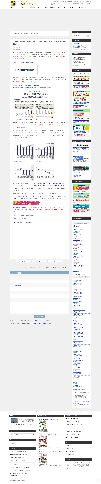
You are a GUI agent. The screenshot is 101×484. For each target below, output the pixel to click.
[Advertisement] (50, 19)
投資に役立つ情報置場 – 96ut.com (18, 451)
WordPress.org (70, 454)
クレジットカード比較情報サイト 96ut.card (20, 470)
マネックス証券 (77, 76)
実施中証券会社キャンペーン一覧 (74, 424)
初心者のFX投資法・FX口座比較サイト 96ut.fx (21, 460)
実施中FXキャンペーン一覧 (73, 421)
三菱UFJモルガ (76, 240)
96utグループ (13, 7)
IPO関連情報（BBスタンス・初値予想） (76, 428)
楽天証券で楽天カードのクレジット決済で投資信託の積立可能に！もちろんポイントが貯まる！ (81, 104)
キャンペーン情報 (79, 7)
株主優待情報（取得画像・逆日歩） (75, 431)
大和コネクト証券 (77, 307)
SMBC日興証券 (76, 244)
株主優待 (52, 7)
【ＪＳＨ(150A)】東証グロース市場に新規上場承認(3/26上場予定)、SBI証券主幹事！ (54, 267)
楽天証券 (79, 91)
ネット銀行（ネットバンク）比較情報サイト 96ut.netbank (20, 474)
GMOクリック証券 (81, 204)
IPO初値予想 (32, 7)
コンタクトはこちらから (72, 437)
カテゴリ (23, 7)
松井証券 (81, 193)
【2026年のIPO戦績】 (77, 43)
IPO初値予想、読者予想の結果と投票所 (23, 222)
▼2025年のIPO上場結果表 (78, 46)
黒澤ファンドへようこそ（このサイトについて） (77, 434)
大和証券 (75, 320)
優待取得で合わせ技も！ (78, 213)
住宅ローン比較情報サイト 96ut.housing (20, 467)
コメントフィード (71, 451)
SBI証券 (78, 125)
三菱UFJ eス (75, 235)
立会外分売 (59, 7)
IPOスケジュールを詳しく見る (79, 49)
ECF (65, 7)
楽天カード (83, 91)
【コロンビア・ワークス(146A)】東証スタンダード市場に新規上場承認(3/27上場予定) (25, 267)
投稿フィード (70, 448)
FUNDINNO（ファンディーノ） (80, 148)
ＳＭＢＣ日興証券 (32, 85)
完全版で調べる (76, 65)
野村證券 (75, 248)
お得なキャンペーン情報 (72, 418)
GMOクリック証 (76, 333)
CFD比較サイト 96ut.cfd (16, 464)
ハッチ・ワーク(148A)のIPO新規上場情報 (23, 62)
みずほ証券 (75, 231)
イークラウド (76, 154)
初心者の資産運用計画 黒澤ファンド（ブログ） (21, 454)
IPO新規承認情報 (16, 49)
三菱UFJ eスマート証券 (78, 110)
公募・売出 (45, 7)
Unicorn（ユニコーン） (78, 164)
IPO (39, 7)
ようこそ (71, 7)
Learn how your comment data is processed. (41, 323)
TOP (20, 412)
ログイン (69, 445)
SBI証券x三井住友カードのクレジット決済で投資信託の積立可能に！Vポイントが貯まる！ (81, 133)
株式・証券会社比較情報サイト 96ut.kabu (20, 457)
